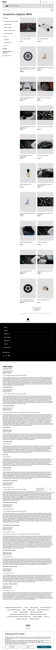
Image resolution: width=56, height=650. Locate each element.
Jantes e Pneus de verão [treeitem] (8, 33)
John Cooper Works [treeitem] (7, 42)
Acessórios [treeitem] (5, 18)
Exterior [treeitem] (5, 45)
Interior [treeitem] (5, 36)
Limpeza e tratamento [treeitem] (8, 24)
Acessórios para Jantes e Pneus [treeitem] (9, 30)
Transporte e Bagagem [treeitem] (8, 27)
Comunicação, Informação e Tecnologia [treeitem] (11, 21)
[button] (50, 6)
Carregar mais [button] (36, 309)
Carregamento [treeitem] (6, 39)
